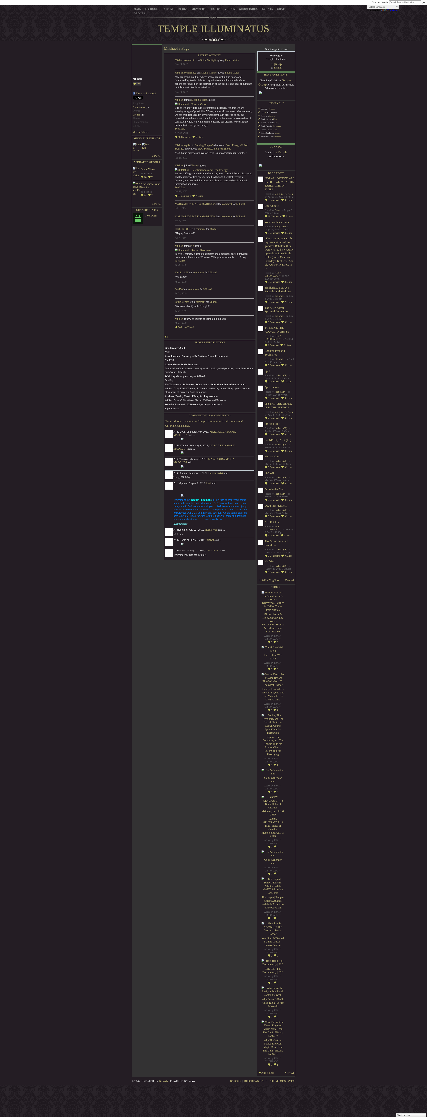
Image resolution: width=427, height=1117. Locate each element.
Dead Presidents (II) (276, 505)
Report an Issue (255, 1081)
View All (156, 155)
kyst (208, 483)
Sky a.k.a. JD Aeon (284, 194)
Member (272, 109)
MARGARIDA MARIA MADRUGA (195, 204)
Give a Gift (150, 215)
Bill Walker (280, 296)
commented (190, 60)
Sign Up (375, 2)
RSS (166, 337)
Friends (272, 116)
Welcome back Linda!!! (279, 222)
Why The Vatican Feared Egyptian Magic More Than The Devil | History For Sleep (273, 1047)
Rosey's (195, 165)
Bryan (277, 210)
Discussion (277, 126)
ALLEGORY (272, 522)
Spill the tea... (273, 387)
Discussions (139, 107)
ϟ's (192, 245)
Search (423, 2)
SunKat (179, 289)
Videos (277, 133)
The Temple (279, 152)
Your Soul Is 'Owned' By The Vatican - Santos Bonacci (273, 942)
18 (145, 177)
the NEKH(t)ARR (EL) (278, 440)
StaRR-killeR (272, 423)
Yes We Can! (272, 456)
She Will (270, 472)
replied (187, 145)
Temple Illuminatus (213, 28)
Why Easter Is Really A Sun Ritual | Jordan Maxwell (273, 1003)
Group (277, 123)
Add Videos (267, 1072)
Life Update (272, 205)
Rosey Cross (280, 226)
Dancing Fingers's (204, 145)
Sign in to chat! (403, 1115)
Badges (235, 1081)
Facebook (277, 137)
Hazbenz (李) (182, 229)
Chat (275, 130)
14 (145, 195)
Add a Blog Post (270, 580)
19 (274, 216)
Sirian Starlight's (209, 60)
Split (267, 371)
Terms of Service (282, 1081)
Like (138, 84)
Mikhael (179, 60)
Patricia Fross (182, 301)
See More (180, 128)
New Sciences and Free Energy (214, 148)
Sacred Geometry (201, 250)
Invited (263, 112)
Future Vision (148, 169)
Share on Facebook (146, 93)
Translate (392, 10)
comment (227, 204)
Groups (136, 114)
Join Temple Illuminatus (177, 425)
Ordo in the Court (275, 489)
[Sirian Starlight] (137, 147)
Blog (275, 119)
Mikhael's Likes (141, 132)
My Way (270, 561)
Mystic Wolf (181, 272)
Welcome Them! (186, 327)
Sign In (384, 2)
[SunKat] (146, 147)
